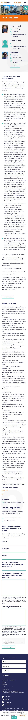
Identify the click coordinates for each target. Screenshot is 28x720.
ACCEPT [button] (14, 717)
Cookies (4, 682)
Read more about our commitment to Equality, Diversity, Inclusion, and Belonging (13, 692)
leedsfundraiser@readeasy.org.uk (14, 502)
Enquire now (15, 66)
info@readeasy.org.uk (7, 686)
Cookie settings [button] (21, 715)
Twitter (7, 699)
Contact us (4, 684)
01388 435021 (17, 2)
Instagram (8, 702)
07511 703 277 (17, 58)
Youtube (7, 705)
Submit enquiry (8, 647)
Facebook (5, 491)
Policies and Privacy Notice (8, 680)
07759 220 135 (17, 31)
